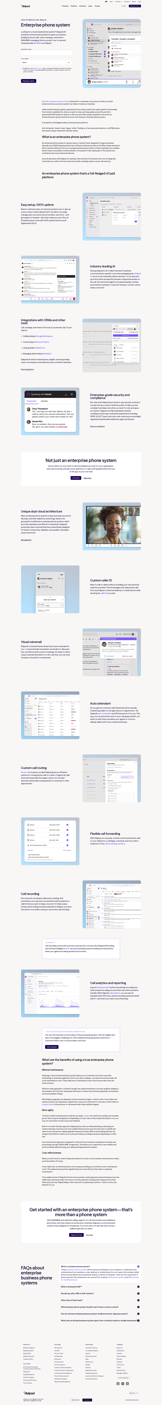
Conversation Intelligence (63, 1373)
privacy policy (38, 68)
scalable (86, 1116)
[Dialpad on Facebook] (118, 1383)
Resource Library (91, 1356)
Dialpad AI (26, 1372)
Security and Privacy (29, 1380)
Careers (119, 1353)
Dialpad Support (28, 1351)
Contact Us (120, 1365)
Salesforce (40, 348)
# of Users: (25, 58)
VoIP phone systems (116, 1277)
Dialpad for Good (91, 1370)
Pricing (97, 6)
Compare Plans (28, 1359)
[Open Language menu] (106, 2)
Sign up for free (76, 1235)
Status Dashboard (91, 1379)
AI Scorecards (58, 1362)
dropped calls (47, 1104)
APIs (67, 948)
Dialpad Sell (27, 1353)
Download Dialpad (123, 1377)
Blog (87, 1359)
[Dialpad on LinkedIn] (127, 1383)
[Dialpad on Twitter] (122, 1383)
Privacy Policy (121, 1370)
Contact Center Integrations (64, 1370)
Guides (88, 1365)
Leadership (120, 1351)
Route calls (25, 772)
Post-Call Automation (61, 1376)
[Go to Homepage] (29, 6)
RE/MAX (37, 43)
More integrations (27, 369)
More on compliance (97, 426)
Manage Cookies (122, 1373)
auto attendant (104, 713)
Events (88, 1353)
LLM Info (119, 1362)
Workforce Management (62, 1382)
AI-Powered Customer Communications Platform (31, 1368)
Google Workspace (44, 336)
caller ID (104, 593)
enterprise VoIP (103, 987)
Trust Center (27, 1383)
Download (127, 1)
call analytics (115, 993)
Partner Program (28, 1377)
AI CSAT (57, 1351)
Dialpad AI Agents (29, 1348)
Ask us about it (26, 540)
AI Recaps (57, 1359)
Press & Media (121, 1356)
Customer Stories (91, 1348)
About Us (120, 1348)
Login (139, 1)
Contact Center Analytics (62, 1367)
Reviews (119, 1359)
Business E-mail (26, 49)
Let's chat (75, 478)
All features (58, 1348)
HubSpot (48, 353)
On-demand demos (92, 1351)
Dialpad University (91, 1373)
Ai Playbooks (58, 1356)
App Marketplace (28, 1374)
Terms (119, 1367)
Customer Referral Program (95, 1376)
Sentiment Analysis (60, 1379)
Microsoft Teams (42, 342)
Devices (88, 1367)
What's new (89, 1362)
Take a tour (87, 478)
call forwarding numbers (115, 844)
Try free (124, 6)
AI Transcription (59, 1365)
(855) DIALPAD (76, 1400)
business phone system (77, 1270)
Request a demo (135, 6)
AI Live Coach (58, 1353)
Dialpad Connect (28, 1356)
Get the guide (52, 1047)
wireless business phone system (56, 101)
